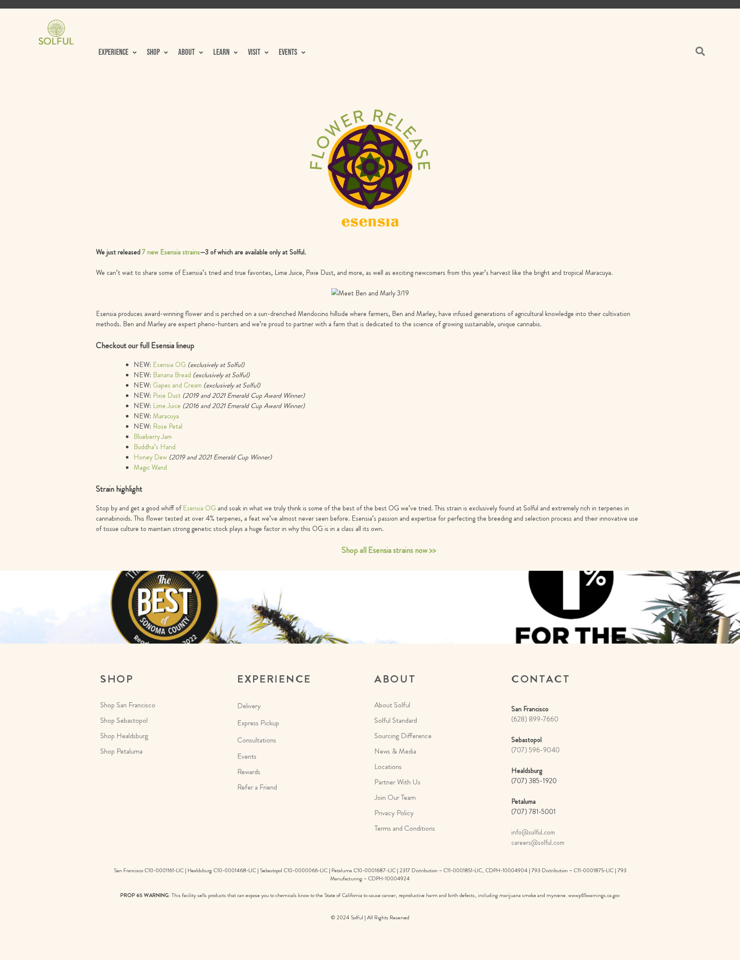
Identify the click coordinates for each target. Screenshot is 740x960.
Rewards (248, 771)
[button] (117, 53)
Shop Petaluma (121, 751)
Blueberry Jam (153, 436)
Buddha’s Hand (155, 447)
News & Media (395, 751)
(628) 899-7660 (534, 719)
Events (247, 756)
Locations (388, 766)
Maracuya (166, 416)
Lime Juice (167, 406)
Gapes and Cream (177, 385)
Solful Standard (395, 720)
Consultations (256, 740)
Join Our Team (395, 797)
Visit (254, 52)
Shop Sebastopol (124, 720)
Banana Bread (172, 375)
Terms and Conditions (404, 828)
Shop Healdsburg (124, 735)
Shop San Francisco (127, 705)
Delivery (249, 706)
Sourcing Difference (403, 735)
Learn (221, 52)
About (186, 52)
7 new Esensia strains (171, 252)
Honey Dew (150, 457)
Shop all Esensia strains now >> (389, 550)
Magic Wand (150, 467)
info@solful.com (533, 832)
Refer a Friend (257, 787)
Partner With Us (397, 782)
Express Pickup (258, 723)
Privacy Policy (394, 813)
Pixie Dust (167, 395)
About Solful (392, 705)
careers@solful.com (537, 842)
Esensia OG (169, 365)
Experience (113, 52)
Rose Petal (167, 426)
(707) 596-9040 (535, 750)
